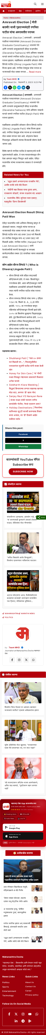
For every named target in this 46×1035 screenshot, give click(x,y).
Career (28, 991)
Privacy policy (31, 995)
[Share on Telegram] (19, 87)
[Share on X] (10, 87)
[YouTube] (30, 1014)
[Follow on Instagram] (19, 660)
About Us (29, 982)
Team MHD (12, 79)
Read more (35, 71)
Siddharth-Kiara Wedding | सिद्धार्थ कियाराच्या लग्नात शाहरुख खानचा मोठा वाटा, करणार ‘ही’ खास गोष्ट (26, 389)
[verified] (18, 79)
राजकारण (11, 11)
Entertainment (9, 991)
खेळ (20, 11)
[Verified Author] (22, 647)
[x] (16, 1014)
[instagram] (23, 1014)
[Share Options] (28, 87)
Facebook (23, 434)
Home (6, 18)
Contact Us (30, 986)
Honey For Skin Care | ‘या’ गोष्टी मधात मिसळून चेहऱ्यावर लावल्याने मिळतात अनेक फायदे (26, 377)
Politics (5, 982)
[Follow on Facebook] (12, 660)
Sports (5, 987)
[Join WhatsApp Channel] (33, 660)
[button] (35, 4)
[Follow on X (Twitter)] (26, 660)
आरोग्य (37, 11)
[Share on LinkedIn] (23, 87)
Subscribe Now (23, 471)
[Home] (3, 11)
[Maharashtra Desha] (6, 4)
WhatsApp (23, 446)
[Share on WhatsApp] (14, 87)
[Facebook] (9, 1014)
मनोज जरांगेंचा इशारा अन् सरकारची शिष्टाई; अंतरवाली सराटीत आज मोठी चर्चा (17, 926)
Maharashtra (15, 18)
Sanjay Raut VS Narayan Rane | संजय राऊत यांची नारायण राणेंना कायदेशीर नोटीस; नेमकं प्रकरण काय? (25, 400)
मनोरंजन (28, 11)
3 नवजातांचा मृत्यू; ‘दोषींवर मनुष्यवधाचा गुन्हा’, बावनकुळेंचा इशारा (15, 912)
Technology (8, 995)
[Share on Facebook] (5, 87)
